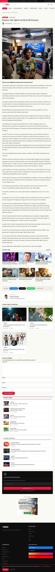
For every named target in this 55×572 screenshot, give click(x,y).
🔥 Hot (4, 8)
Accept (5, 569)
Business (5, 17)
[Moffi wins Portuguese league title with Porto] (7, 457)
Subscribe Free (27, 488)
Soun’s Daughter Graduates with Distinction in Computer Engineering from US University (28, 451)
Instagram (33, 553)
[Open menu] (51, 4)
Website (4, 387)
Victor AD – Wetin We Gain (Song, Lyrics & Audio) (17, 416)
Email (3, 382)
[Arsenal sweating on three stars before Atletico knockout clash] (7, 464)
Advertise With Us (6, 551)
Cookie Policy (5, 563)
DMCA (3, 558)
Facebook (33, 547)
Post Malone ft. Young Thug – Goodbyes (16, 410)
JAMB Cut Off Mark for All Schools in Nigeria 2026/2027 (18, 429)
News (10, 8)
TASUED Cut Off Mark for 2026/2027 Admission (17, 423)
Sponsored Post (5, 556)
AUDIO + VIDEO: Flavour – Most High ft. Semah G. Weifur (19, 403)
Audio (45, 8)
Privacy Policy (5, 561)
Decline (13, 569)
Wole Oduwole (8, 23)
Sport (12, 456)
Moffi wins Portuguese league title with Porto (19, 458)
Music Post (4, 554)
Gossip (26, 8)
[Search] (48, 4)
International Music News (18, 408)
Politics (52, 8)
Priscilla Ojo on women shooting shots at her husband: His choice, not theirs (26, 444)
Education (13, 428)
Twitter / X (33, 550)
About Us (4, 547)
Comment (5, 362)
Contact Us (4, 549)
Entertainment (18, 8)
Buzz (40, 8)
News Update (33, 8)
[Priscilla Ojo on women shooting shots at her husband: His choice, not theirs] (7, 444)
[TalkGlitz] (5, 4)
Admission (13, 421)
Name (4, 377)
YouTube (32, 556)
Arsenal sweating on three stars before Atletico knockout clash (22, 464)
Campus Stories (15, 449)
